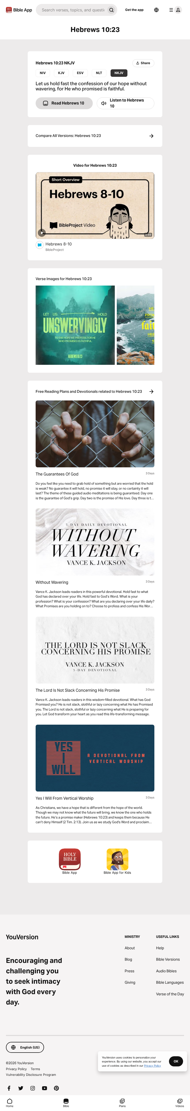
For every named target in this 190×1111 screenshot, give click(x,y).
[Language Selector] (156, 10)
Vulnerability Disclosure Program (31, 1075)
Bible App (69, 872)
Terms (35, 1069)
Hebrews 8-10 (64, 243)
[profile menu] (174, 10)
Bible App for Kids (117, 872)
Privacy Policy (16, 1069)
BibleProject (55, 250)
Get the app (134, 10)
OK (176, 1061)
